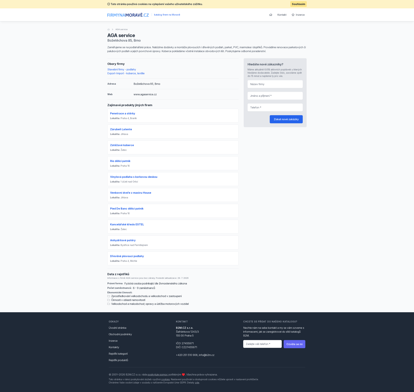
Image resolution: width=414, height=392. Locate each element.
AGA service (121, 29)
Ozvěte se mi (294, 344)
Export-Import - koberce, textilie (126, 73)
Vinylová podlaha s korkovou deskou (133, 176)
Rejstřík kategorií (118, 353)
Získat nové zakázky (286, 119)
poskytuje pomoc (158, 374)
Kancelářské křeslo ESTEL (127, 224)
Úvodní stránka (117, 327)
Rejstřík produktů (118, 360)
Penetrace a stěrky (122, 113)
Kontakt (281, 14)
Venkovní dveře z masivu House (130, 192)
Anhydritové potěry (123, 240)
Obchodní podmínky (120, 334)
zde (197, 382)
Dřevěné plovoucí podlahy (127, 256)
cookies (165, 379)
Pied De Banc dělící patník (126, 208)
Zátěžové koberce (122, 145)
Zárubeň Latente (121, 129)
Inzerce (300, 14)
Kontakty (114, 347)
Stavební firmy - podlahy (121, 69)
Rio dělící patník (120, 161)
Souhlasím (298, 4)
